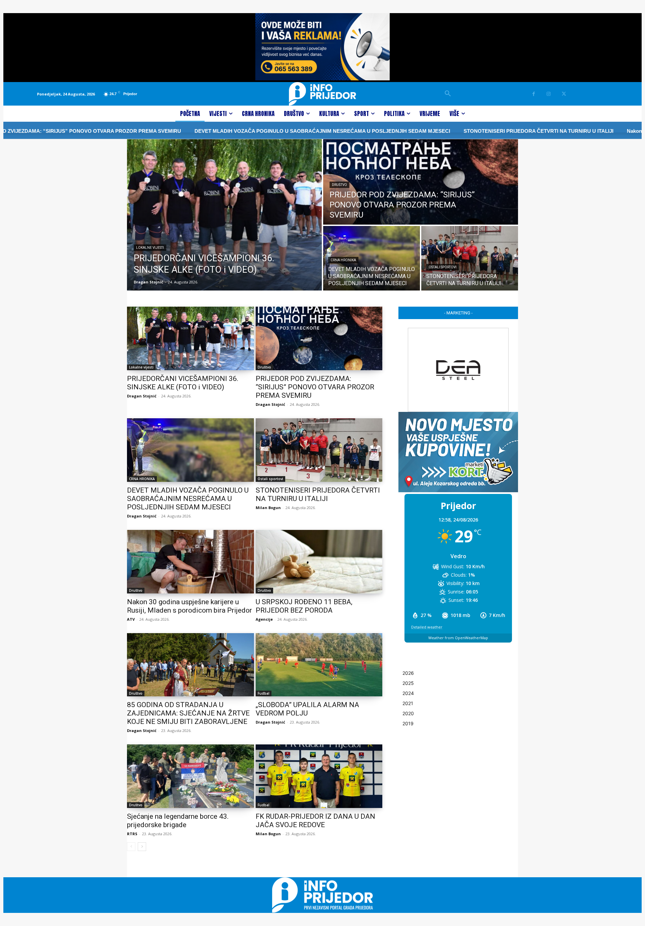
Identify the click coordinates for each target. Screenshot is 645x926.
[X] (564, 94)
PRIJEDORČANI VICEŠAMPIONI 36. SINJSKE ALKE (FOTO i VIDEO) (183, 383)
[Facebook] (534, 94)
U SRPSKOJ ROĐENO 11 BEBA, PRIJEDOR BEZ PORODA (304, 606)
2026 (408, 673)
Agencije (264, 619)
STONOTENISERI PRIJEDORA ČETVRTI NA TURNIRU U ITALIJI (467, 131)
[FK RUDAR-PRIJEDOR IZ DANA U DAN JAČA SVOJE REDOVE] (319, 776)
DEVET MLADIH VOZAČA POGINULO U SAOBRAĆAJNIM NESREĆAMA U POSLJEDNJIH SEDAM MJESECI (250, 131)
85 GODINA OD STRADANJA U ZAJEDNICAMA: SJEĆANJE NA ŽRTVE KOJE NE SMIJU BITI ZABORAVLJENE (188, 713)
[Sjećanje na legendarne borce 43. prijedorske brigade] (190, 776)
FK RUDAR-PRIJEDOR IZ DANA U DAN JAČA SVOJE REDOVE (315, 820)
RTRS (132, 833)
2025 (408, 683)
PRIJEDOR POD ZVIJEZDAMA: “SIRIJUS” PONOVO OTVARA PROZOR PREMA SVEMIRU (315, 387)
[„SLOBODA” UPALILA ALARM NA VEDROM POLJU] (319, 665)
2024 (408, 693)
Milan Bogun (268, 507)
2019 (408, 723)
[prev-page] (131, 846)
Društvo (339, 185)
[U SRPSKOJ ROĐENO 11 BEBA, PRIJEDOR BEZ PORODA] (319, 561)
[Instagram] (549, 94)
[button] (448, 94)
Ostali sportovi (443, 267)
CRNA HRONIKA (343, 260)
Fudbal (263, 693)
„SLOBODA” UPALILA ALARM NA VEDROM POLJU (307, 709)
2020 (408, 713)
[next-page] (142, 846)
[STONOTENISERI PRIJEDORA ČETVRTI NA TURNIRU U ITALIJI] (469, 258)
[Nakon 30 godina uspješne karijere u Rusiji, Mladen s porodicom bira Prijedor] (190, 561)
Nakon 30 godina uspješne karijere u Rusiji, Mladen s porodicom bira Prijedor (189, 606)
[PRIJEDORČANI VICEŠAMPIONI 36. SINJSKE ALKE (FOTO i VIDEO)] (224, 215)
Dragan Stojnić (142, 395)
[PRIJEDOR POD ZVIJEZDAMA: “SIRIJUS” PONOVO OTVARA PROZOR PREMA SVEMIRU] (420, 182)
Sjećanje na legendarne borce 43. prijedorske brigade (178, 820)
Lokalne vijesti (150, 247)
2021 (407, 703)
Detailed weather (426, 626)
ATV (131, 619)
